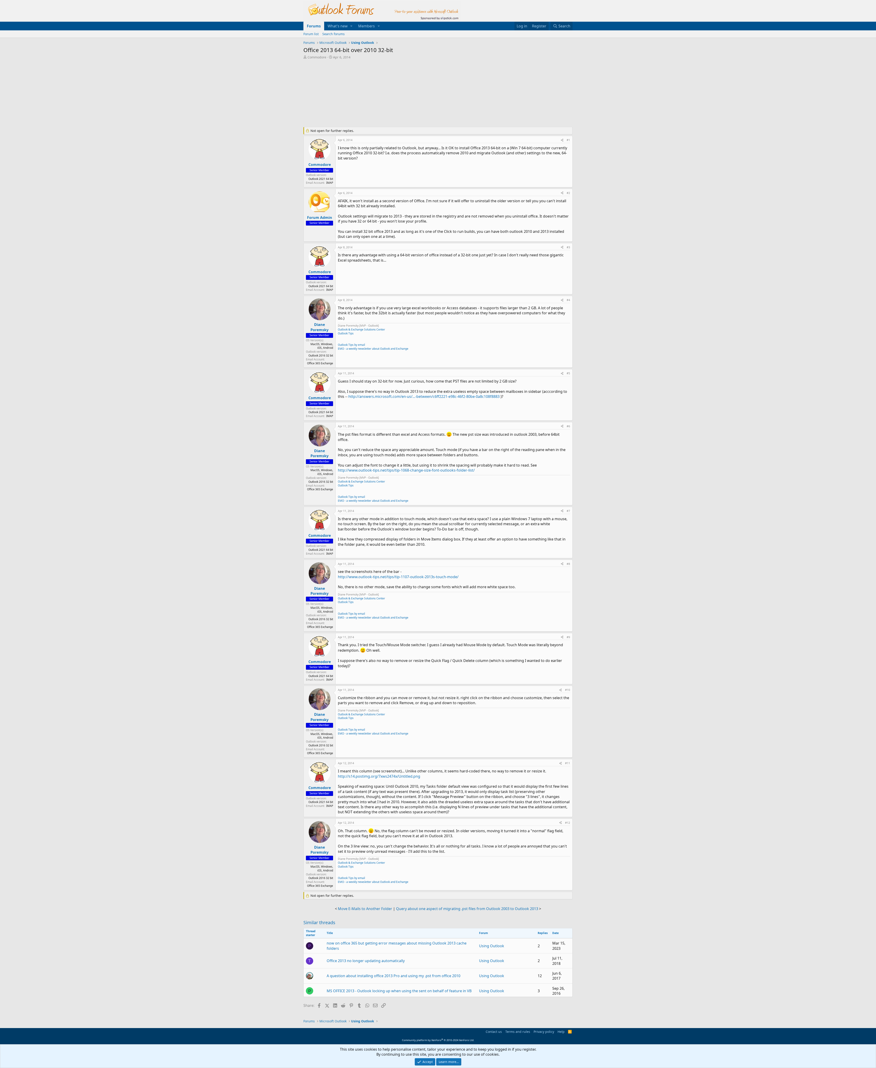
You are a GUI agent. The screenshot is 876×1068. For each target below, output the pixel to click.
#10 (567, 690)
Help (561, 1031)
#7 (568, 511)
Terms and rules (517, 1031)
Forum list (311, 34)
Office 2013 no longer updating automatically (366, 960)
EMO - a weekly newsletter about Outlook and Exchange (373, 349)
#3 (568, 247)
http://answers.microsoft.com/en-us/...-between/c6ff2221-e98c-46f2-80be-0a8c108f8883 (424, 396)
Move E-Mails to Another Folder (365, 908)
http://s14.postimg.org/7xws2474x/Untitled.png (379, 776)
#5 (568, 373)
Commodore (317, 57)
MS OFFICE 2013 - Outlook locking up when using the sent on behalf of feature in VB (399, 990)
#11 (567, 763)
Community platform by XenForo (438, 1040)
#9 (568, 637)
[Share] (562, 140)
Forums (314, 26)
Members (366, 26)
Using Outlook (491, 945)
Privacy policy (544, 1031)
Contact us (494, 1031)
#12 (567, 823)
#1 (568, 140)
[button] (351, 26)
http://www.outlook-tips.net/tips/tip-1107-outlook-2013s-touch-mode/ (398, 576)
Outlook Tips (346, 333)
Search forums (333, 34)
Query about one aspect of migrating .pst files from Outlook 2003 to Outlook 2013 (467, 908)
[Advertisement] (414, 94)
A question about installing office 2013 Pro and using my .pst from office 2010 (393, 975)
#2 (568, 193)
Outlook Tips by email (351, 345)
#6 (568, 426)
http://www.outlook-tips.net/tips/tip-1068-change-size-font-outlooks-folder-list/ (406, 470)
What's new (338, 26)
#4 (568, 300)
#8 (568, 564)
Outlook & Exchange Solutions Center (361, 329)
